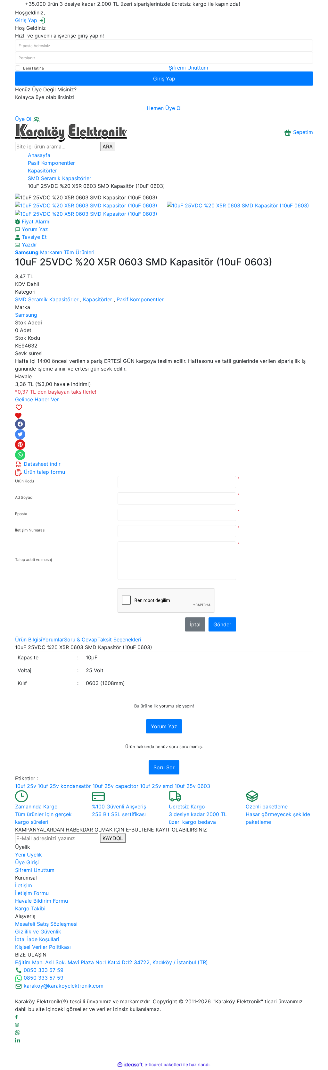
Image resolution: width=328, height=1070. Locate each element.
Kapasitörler (97, 299)
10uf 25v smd (156, 786)
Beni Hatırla (33, 68)
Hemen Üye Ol (164, 108)
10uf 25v (25, 786)
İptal (195, 624)
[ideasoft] (130, 1064)
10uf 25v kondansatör (64, 786)
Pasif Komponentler (140, 299)
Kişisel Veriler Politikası (43, 947)
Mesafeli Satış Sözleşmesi (46, 924)
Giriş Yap (164, 78)
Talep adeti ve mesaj (33, 559)
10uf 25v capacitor (115, 786)
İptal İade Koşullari (37, 939)
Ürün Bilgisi (28, 639)
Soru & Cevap (80, 639)
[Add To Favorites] (164, 411)
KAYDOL (112, 838)
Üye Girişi (27, 862)
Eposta (21, 513)
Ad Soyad (23, 497)
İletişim (23, 885)
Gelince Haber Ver (37, 399)
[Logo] (71, 132)
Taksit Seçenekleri (119, 639)
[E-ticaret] (163, 1064)
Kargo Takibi (30, 908)
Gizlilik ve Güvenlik (38, 931)
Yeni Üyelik (28, 854)
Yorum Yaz (164, 726)
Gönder (222, 624)
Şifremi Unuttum (188, 67)
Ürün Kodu (24, 481)
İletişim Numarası (30, 530)
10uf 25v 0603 (192, 786)
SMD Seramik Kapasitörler (46, 299)
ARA (107, 146)
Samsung (26, 315)
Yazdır (28, 244)
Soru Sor (164, 767)
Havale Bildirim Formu (41, 901)
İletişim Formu (32, 893)
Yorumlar (53, 639)
